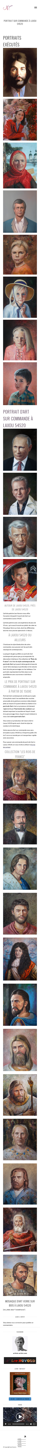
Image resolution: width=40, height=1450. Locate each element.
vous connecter (16, 1322)
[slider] (18, 1424)
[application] (20, 1416)
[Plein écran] (34, 1424)
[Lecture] (6, 1424)
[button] (20, 1417)
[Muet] (31, 1424)
